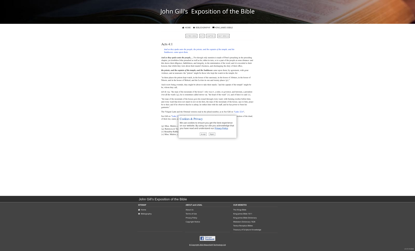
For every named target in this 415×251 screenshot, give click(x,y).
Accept (203, 134)
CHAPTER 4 (211, 36)
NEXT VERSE (222, 36)
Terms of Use (191, 213)
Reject (212, 134)
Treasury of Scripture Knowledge (247, 229)
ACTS (202, 36)
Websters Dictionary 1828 (244, 221)
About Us (189, 209)
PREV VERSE (192, 36)
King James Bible (224, 27)
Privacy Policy (191, 217)
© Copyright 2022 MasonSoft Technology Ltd (207, 245)
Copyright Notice (193, 221)
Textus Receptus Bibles (243, 225)
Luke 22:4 (239, 111)
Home (187, 27)
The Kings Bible (239, 209)
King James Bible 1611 (242, 213)
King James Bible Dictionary (245, 217)
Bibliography (202, 27)
